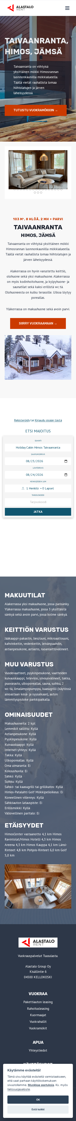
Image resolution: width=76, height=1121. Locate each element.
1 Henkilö (40, 488)
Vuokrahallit (38, 1021)
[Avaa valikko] (67, 7)
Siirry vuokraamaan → (38, 323)
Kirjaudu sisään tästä (48, 420)
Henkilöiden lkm (38, 482)
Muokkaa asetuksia (41, 1085)
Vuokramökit (38, 1028)
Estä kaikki (38, 1109)
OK (38, 1099)
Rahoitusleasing (38, 1008)
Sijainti (38, 441)
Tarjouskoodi (38, 495)
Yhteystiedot (38, 1050)
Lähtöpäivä (38, 468)
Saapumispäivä (38, 454)
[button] (38, 169)
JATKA (38, 512)
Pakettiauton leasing (38, 1002)
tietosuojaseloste (18, 1089)
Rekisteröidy (22, 420)
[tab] (15, 186)
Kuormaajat (38, 1015)
